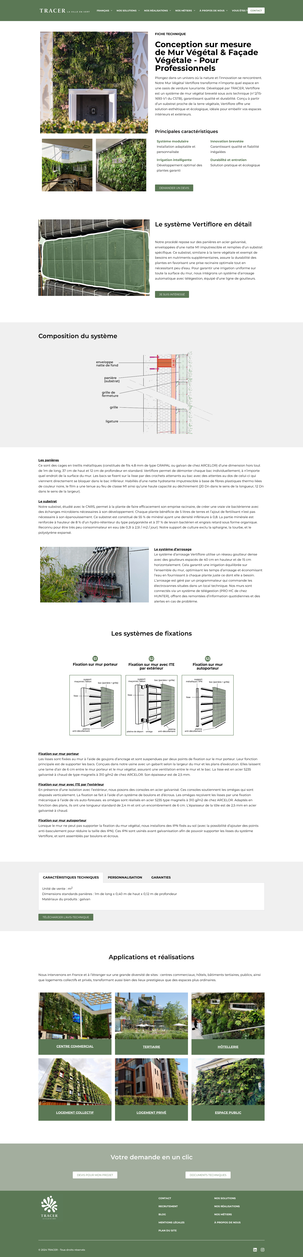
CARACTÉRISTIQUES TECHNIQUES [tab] (71, 877)
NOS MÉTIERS (223, 1214)
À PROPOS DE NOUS (227, 1222)
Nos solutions (126, 10)
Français (103, 10)
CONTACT (256, 10)
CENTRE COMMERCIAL (74, 1046)
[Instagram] (263, 1250)
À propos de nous (212, 10)
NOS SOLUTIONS (225, 1198)
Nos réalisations (156, 10)
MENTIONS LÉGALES (171, 1222)
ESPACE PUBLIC (228, 1113)
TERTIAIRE (151, 1047)
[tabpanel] (151, 896)
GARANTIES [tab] (161, 877)
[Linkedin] (255, 1250)
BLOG (162, 1214)
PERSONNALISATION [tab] (125, 877)
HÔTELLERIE (228, 1047)
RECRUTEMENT (168, 1206)
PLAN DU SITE (168, 1230)
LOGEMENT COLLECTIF (75, 1113)
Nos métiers (183, 10)
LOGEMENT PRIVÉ (151, 1113)
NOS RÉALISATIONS (227, 1206)
